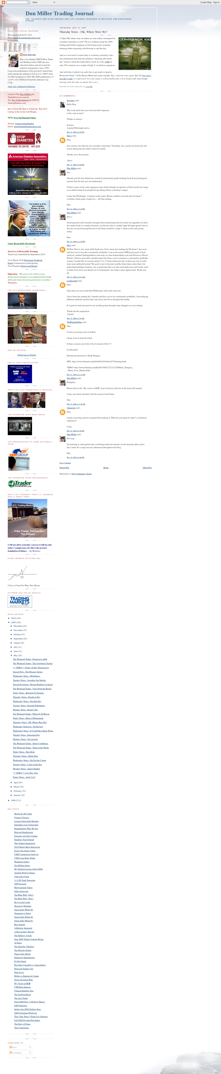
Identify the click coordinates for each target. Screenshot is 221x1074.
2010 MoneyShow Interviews (27, 846)
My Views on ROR (22, 983)
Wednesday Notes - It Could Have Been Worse (33, 730)
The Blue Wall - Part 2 (23, 894)
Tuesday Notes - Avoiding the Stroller (29, 680)
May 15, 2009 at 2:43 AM (75, 318)
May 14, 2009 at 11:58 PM (76, 241)
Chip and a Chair (21, 876)
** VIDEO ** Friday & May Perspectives (31, 667)
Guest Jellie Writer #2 (23, 917)
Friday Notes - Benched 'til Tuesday (28, 692)
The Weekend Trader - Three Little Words (31, 747)
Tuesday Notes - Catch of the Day (27, 764)
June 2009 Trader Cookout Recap (29, 939)
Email (10, 263)
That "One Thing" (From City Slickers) (31, 1016)
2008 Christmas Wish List (25, 1012)
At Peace (18, 942)
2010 (13, 618)
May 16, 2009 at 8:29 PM (75, 431)
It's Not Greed (20, 961)
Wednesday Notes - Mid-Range (26, 676)
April (16, 782)
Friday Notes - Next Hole (24, 751)
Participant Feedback (33, 260)
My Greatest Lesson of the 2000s (28, 869)
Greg (69, 245)
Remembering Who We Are (26, 828)
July (16, 647)
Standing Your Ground (24, 839)
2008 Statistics (20, 1005)
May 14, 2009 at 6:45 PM (75, 132)
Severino (71, 100)
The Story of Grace (22, 1023)
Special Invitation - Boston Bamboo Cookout (33, 684)
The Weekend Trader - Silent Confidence (30, 743)
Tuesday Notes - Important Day (26, 735)
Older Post (147, 467)
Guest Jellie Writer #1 (23, 920)
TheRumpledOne (74, 322)
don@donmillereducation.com (26, 37)
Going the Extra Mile (23, 979)
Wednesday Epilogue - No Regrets (28, 726)
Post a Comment (65, 463)
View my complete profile (21, 86)
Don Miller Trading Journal (60, 13)
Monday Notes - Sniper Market (26, 768)
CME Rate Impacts (22, 987)
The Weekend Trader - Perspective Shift (30, 659)
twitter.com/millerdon (24, 123)
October (17, 634)
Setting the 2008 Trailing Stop (27, 1009)
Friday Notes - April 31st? (24, 777)
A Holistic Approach (23, 928)
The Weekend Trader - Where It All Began (31, 713)
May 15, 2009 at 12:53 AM (76, 277)
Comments (17, 1052)
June (16, 651)
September (18, 638)
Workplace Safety (22, 861)
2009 (13, 622)
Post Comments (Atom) (82, 473)
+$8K (107, 61)
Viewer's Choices (21, 817)
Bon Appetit (19, 924)
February (18, 790)
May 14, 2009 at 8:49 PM (75, 165)
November (18, 630)
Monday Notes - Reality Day (25, 709)
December (18, 625)
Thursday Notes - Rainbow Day (26, 697)
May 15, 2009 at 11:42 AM (76, 404)
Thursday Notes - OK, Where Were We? (30, 722)
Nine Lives (19, 972)
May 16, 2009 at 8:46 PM (75, 457)
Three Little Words (22, 953)
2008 (13, 800)
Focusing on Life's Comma (26, 835)
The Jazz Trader (21, 998)
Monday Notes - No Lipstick (25, 739)
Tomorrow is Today (22, 913)
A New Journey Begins (24, 931)
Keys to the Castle (22, 902)
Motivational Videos (23, 887)
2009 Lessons (20, 883)
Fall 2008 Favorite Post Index (27, 1020)
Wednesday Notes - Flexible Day (27, 701)
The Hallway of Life (23, 935)
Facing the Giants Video (24, 850)
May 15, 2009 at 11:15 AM (76, 374)
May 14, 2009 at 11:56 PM (76, 209)
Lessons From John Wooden (26, 821)
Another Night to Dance (24, 872)
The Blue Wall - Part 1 (23, 898)
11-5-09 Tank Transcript (24, 880)
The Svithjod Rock (22, 994)
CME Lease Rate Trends (24, 858)
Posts (14, 1047)
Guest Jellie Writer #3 (23, 909)
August (17, 642)
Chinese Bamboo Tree (23, 990)
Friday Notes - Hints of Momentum (28, 718)
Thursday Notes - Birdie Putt (25, 756)
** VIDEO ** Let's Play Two (25, 772)
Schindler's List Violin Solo (26, 824)
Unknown (71, 407)
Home (106, 467)
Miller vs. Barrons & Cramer (26, 975)
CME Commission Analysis (26, 854)
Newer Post (64, 467)
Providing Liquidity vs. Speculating (30, 964)
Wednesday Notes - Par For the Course (29, 760)
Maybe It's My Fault (23, 813)
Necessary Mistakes (22, 905)
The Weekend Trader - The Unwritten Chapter (33, 663)
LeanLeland (72, 280)
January (17, 795)
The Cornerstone (21, 1027)
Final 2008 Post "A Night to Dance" (29, 1001)
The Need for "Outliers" (24, 946)
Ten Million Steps (22, 865)
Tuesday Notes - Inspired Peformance (29, 705)
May (16, 655)
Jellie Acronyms (21, 891)
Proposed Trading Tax (23, 968)
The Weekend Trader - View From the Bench (32, 688)
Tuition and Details (29, 265)
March (17, 786)
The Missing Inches (22, 950)
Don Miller (72, 168)
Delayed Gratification (23, 832)
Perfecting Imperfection (24, 957)
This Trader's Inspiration (24, 843)
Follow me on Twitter (26, 354)
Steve (69, 135)
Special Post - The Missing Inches (27, 671)
